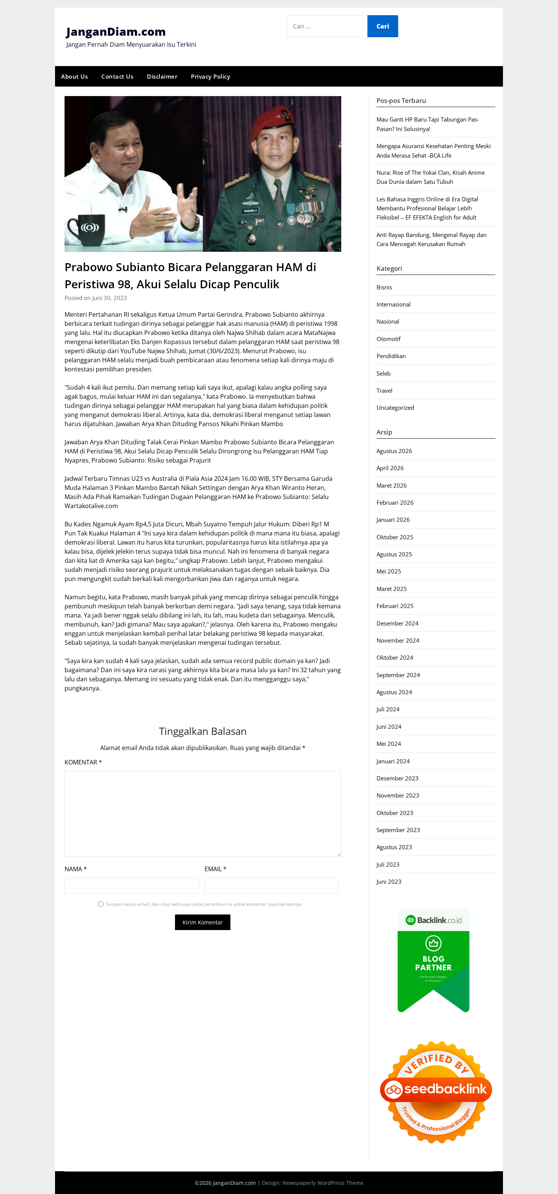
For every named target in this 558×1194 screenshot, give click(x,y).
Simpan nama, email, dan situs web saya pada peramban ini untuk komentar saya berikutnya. (204, 904)
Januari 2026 (393, 519)
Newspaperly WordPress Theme (323, 1182)
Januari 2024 (393, 761)
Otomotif (388, 339)
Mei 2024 (389, 743)
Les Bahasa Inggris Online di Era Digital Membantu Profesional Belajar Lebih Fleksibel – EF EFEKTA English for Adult (427, 208)
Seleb (384, 373)
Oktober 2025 (395, 537)
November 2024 (398, 640)
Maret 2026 (392, 485)
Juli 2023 (388, 864)
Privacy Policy (210, 76)
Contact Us (117, 76)
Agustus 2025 (394, 554)
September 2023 (398, 830)
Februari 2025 (395, 606)
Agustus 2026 (394, 451)
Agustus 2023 (394, 847)
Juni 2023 (389, 881)
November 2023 (398, 795)
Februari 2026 (395, 502)
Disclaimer (162, 76)
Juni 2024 (389, 726)
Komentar (83, 762)
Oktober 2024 (395, 657)
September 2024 (398, 675)
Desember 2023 (398, 778)
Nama (76, 869)
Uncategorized (395, 407)
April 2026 (390, 468)
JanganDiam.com (116, 31)
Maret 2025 (392, 588)
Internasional (394, 304)
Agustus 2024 (394, 692)
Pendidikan (391, 356)
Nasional (388, 321)
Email (216, 869)
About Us (74, 76)
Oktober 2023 (395, 813)
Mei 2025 (389, 571)
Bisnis (384, 287)
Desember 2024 (398, 623)
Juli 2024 (388, 709)
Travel (384, 390)
